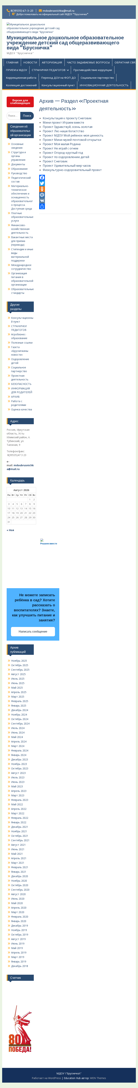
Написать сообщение (33, 631)
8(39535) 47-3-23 (22, 10)
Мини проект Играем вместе (63, 122)
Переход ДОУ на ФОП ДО (58, 77)
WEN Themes (98, 1078)
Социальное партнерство (97, 77)
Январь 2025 (18, 705)
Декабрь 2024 (19, 710)
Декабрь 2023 (19, 759)
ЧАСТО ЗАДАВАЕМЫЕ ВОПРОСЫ (88, 62)
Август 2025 (18, 674)
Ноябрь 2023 (19, 764)
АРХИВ (15, 396)
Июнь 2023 (17, 782)
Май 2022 (17, 804)
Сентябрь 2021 (20, 840)
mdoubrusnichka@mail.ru (58, 10)
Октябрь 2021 (19, 835)
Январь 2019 (18, 961)
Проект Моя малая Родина (61, 144)
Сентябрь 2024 (20, 723)
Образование (19, 168)
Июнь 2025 (17, 683)
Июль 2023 (17, 777)
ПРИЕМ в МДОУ (16, 70)
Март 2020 (17, 912)
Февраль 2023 (19, 800)
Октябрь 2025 (19, 665)
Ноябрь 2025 (19, 660)
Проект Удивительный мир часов (67, 166)
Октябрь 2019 (19, 934)
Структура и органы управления (18, 156)
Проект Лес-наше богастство (63, 131)
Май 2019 (17, 948)
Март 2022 (17, 813)
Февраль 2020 (19, 916)
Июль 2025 (17, 678)
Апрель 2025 (18, 692)
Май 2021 (17, 853)
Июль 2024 (17, 728)
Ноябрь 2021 (19, 831)
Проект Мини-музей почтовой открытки (72, 140)
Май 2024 (17, 737)
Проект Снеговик (55, 161)
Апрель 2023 (18, 791)
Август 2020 (18, 894)
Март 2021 (17, 862)
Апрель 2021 (18, 858)
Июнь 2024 (17, 732)
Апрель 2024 (18, 741)
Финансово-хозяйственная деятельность (20, 228)
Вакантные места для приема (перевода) (22, 240)
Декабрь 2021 (19, 826)
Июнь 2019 (17, 943)
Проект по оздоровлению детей (66, 157)
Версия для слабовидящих (20, 102)
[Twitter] (85, 183)
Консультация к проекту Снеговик (67, 118)
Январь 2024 (18, 755)
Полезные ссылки (22, 342)
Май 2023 (17, 786)
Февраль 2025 (19, 701)
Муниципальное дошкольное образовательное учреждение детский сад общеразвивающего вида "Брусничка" (65, 42)
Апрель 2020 (18, 907)
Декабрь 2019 (19, 925)
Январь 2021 (18, 871)
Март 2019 (17, 957)
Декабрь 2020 (19, 876)
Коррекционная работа (21, 77)
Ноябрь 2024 (19, 714)
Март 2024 (17, 746)
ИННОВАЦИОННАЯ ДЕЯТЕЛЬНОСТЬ (104, 85)
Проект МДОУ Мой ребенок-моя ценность (73, 135)
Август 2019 (18, 939)
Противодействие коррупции (92, 70)
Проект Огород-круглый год (63, 153)
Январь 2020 (18, 921)
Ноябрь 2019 (19, 930)
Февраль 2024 (19, 750)
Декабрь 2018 (19, 966)
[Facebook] (85, 177)
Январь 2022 (18, 822)
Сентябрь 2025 (20, 669)
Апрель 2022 (18, 809)
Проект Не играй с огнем (60, 148)
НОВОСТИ (30, 62)
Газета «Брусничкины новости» (19, 350)
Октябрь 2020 (19, 885)
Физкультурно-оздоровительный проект (72, 170)
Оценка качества (21, 409)
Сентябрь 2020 (20, 889)
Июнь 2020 (17, 898)
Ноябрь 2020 (19, 880)
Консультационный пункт (58, 85)
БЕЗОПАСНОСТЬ (21, 384)
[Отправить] (85, 206)
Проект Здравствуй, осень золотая (67, 127)
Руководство (19, 173)
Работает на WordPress (46, 1078)
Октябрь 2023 (19, 768)
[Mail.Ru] (85, 195)
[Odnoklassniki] (85, 189)
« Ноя (10, 530)
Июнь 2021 (17, 849)
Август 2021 (18, 844)
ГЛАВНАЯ (12, 62)
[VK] (85, 200)
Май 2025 (17, 687)
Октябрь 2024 (19, 719)
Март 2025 (17, 696)
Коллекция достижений (21, 85)
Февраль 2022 (19, 818)
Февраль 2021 (19, 867)
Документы (18, 164)
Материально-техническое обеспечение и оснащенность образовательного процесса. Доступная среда (22, 197)
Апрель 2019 (18, 952)
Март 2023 (17, 795)
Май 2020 (17, 903)
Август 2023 (18, 773)
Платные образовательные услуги (22, 216)
